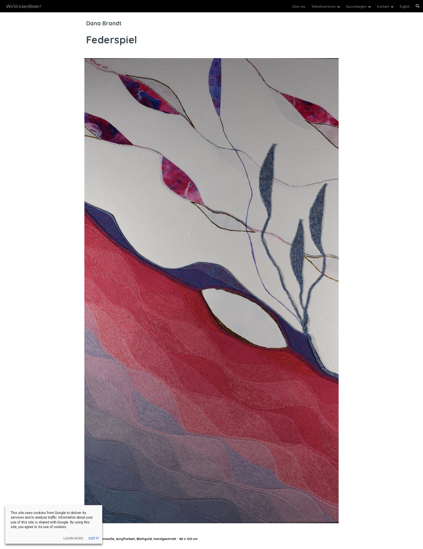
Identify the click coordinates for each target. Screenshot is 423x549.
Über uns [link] (299, 6)
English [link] (405, 6)
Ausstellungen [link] (356, 6)
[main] (211, 33)
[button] (417, 6)
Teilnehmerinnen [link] (323, 6)
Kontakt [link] (383, 6)
